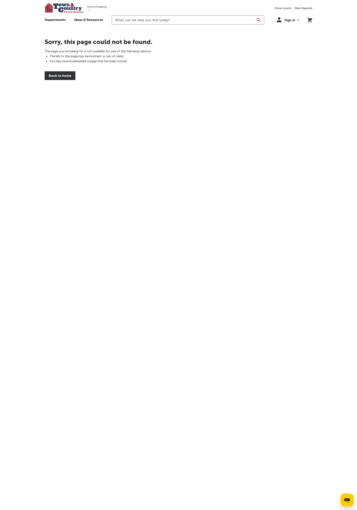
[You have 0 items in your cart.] (309, 19)
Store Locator (283, 8)
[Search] (259, 20)
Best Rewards (303, 8)
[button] (88, 20)
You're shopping (97, 6)
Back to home (60, 76)
